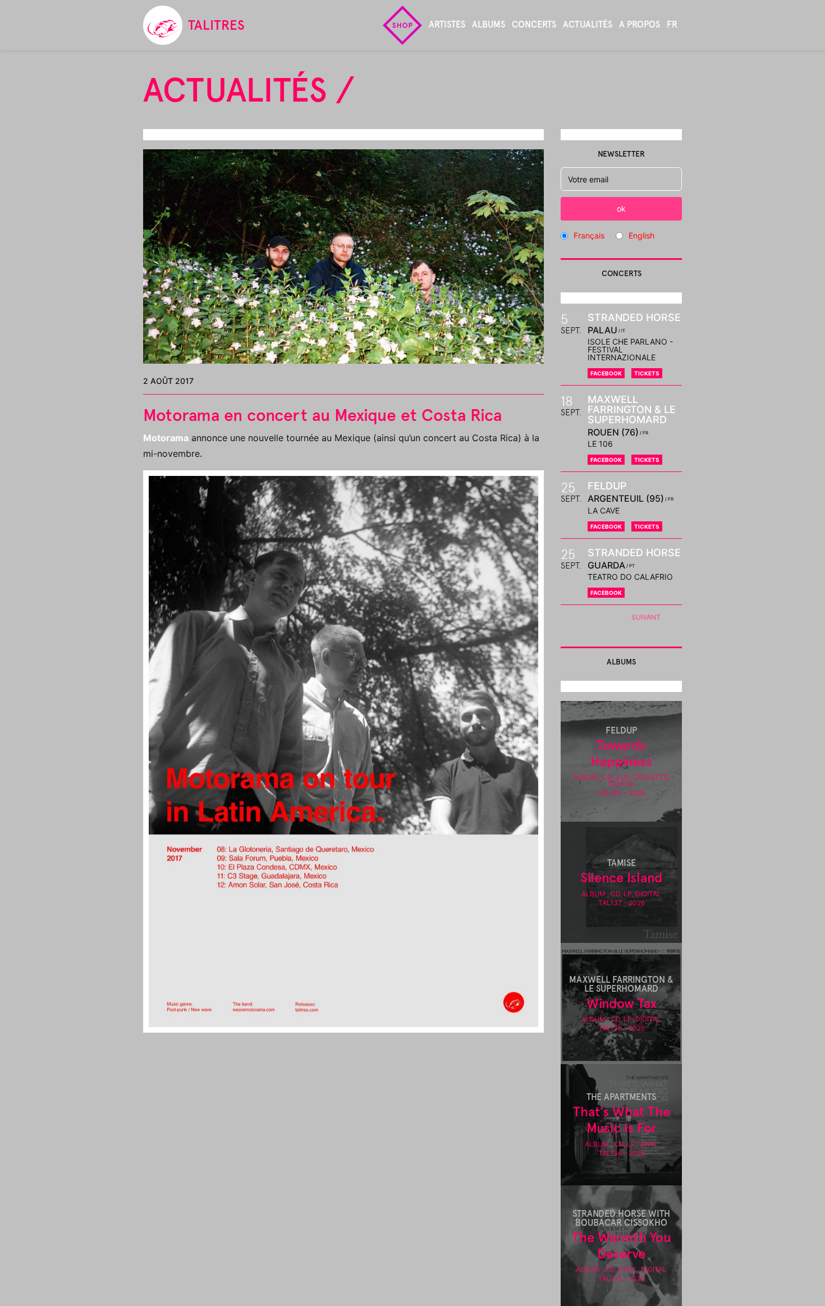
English (641, 236)
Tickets (646, 373)
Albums (488, 24)
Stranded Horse (634, 317)
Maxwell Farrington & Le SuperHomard (632, 409)
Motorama (166, 437)
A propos (639, 24)
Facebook (606, 373)
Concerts (534, 24)
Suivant (646, 617)
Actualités (587, 24)
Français (589, 236)
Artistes (447, 24)
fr (672, 24)
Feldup (607, 486)
